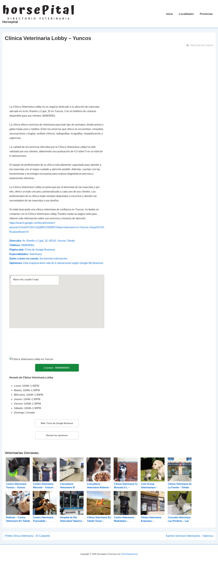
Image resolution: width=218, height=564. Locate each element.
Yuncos (209, 45)
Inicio (169, 14)
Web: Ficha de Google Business (57, 423)
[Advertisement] (56, 77)
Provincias (206, 14)
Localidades (186, 14)
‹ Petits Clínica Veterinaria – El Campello (27, 536)
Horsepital (10, 22)
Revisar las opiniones (57, 435)
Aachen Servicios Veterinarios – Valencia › (190, 536)
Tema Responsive (129, 554)
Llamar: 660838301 (57, 367)
